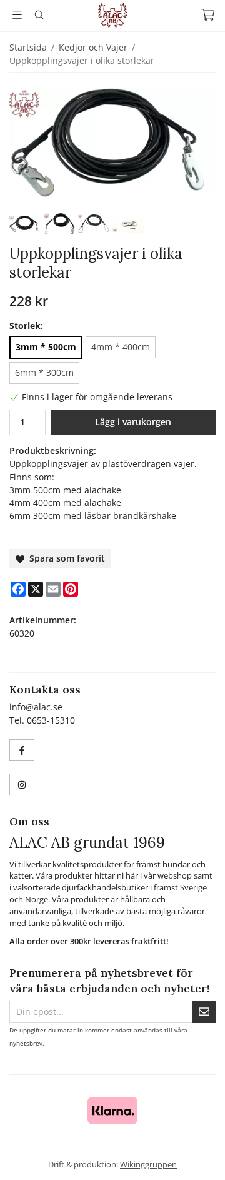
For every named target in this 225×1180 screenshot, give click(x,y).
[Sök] (39, 15)
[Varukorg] (208, 14)
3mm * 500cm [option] (46, 347)
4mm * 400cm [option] (120, 347)
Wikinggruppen (148, 1164)
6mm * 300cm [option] (44, 372)
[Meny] (17, 14)
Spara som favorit (64, 558)
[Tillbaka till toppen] (198, 1153)
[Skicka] (204, 1012)
